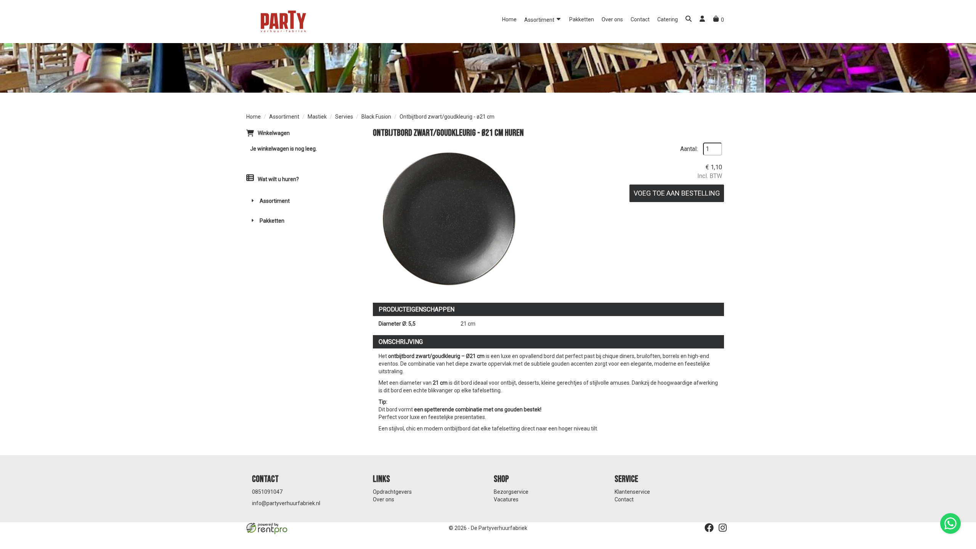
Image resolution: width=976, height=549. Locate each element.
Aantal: (689, 148)
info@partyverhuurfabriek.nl (286, 503)
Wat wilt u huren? (278, 179)
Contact (640, 19)
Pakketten (581, 19)
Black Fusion (376, 117)
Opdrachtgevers (392, 492)
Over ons (612, 19)
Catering (667, 19)
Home (509, 19)
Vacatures (506, 499)
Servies (344, 117)
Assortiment (539, 20)
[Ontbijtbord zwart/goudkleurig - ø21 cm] (449, 219)
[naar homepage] (282, 21)
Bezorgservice (511, 492)
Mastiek (317, 117)
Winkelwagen (274, 133)
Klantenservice (632, 492)
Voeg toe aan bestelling (677, 193)
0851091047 (267, 492)
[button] (688, 20)
